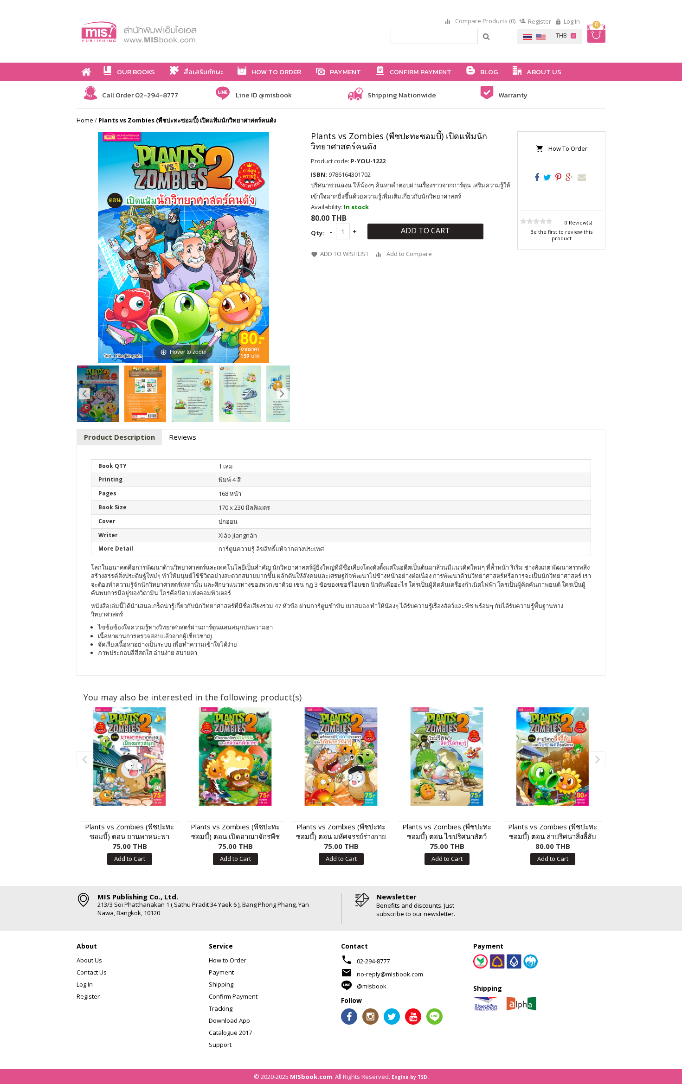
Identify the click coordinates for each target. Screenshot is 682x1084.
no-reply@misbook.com (390, 974)
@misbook (371, 986)
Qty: (317, 233)
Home (85, 120)
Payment (221, 972)
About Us (89, 960)
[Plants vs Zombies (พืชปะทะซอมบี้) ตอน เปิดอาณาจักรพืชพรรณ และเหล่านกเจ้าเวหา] (235, 756)
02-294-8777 (373, 961)
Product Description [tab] (119, 437)
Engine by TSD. (410, 1077)
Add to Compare (409, 254)
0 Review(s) (578, 222)
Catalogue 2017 (230, 1032)
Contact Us (92, 972)
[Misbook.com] (165, 31)
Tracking (220, 1008)
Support (220, 1044)
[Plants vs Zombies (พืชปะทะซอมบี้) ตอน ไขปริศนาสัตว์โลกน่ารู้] (447, 756)
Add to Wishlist (344, 254)
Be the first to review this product (561, 235)
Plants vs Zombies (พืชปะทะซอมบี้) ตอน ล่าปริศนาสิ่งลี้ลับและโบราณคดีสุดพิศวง (552, 831)
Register (539, 21)
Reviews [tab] (182, 437)
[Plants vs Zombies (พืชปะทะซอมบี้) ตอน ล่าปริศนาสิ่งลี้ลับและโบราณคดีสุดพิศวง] (552, 756)
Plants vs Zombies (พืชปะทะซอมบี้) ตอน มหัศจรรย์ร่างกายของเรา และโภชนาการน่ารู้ (341, 831)
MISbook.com (311, 1076)
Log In (572, 21)
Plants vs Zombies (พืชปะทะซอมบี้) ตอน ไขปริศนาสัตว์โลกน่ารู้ (446, 831)
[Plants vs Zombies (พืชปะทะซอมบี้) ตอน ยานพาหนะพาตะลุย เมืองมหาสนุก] (129, 756)
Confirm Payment (233, 996)
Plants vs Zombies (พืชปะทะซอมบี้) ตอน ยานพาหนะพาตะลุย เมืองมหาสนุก (129, 831)
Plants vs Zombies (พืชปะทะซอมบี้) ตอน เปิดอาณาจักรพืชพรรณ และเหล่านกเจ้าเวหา (235, 831)
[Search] (486, 36)
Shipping (221, 984)
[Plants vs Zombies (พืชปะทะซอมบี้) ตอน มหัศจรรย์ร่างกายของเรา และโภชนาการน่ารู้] (341, 756)
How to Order (227, 960)
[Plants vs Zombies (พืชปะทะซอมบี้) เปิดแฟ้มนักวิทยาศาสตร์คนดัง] (98, 394)
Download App (229, 1020)
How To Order (567, 148)
